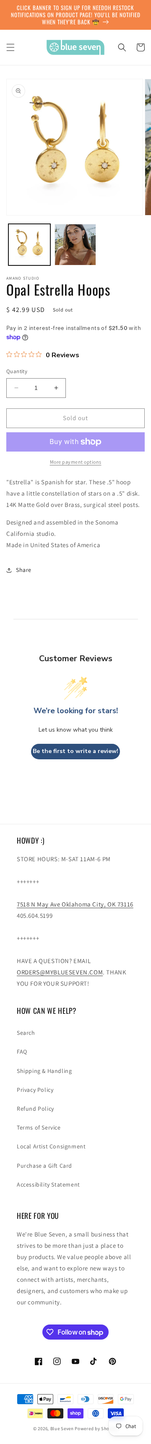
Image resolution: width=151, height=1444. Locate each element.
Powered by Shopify (96, 1428)
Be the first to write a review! (75, 751)
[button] (10, 47)
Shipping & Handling (44, 1071)
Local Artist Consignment (51, 1146)
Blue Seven (62, 1428)
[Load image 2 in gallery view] (75, 245)
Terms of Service (39, 1127)
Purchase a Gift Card (44, 1165)
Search (26, 1032)
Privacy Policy (35, 1089)
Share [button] (23, 570)
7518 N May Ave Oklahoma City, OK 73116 (75, 904)
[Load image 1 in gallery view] (29, 245)
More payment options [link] (76, 462)
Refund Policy (35, 1108)
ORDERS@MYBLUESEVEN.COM (60, 972)
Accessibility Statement (48, 1184)
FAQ (22, 1051)
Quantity (16, 371)
